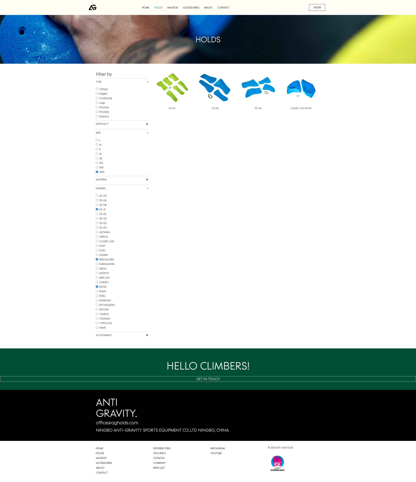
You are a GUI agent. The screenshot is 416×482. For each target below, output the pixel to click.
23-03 (103, 218)
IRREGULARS (106, 259)
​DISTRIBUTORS (161, 448)
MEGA (102, 268)
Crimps (103, 89)
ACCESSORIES (191, 7)
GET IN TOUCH (208, 379)
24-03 (103, 227)
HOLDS (158, 7)
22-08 (103, 204)
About (208, 7)
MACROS (172, 7)
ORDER (317, 7)
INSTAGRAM (217, 448)
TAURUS (104, 314)
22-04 (103, 200)
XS (100, 158)
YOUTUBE (216, 453)
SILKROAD (105, 300)
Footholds (105, 98)
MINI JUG (104, 277)
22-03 (103, 195)
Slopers (104, 116)
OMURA (104, 282)
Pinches (104, 107)
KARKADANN (106, 264)
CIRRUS (103, 236)
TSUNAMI (104, 318)
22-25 (102, 213)
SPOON (104, 309)
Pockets (104, 111)
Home (145, 7)
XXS (101, 167)
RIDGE (103, 286)
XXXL (102, 172)
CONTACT (223, 7)
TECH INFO (159, 453)
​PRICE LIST (159, 467)
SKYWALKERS (107, 304)
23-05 (103, 223)
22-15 (102, 209)
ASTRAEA (104, 232)
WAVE (102, 327)
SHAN (102, 291)
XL (100, 153)
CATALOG (159, 458)
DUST (102, 245)
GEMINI (103, 254)
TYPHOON (105, 323)
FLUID (102, 250)
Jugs (102, 102)
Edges (103, 93)
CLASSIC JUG (106, 241)
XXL (101, 162)
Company (159, 462)
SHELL (102, 295)
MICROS (104, 273)
